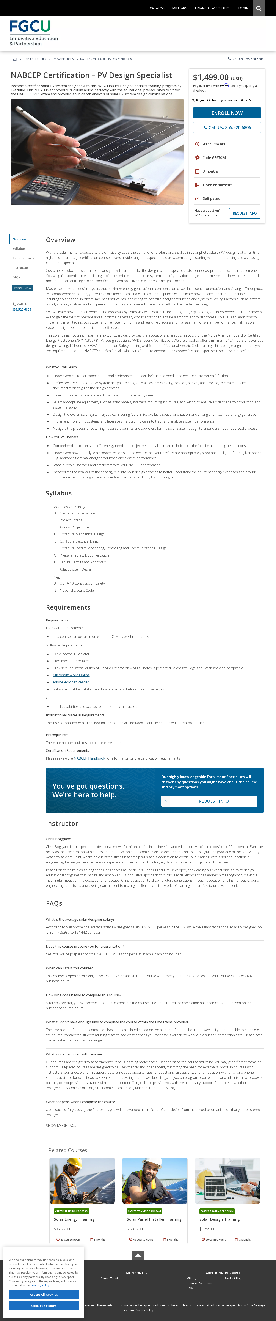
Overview (19, 239)
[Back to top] (138, 1272)
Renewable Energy (63, 59)
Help (190, 1288)
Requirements (23, 258)
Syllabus (19, 249)
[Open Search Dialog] (259, 8)
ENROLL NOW (227, 113)
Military (191, 1278)
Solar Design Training (219, 1219)
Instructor (20, 268)
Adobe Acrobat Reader (71, 682)
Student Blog (233, 1278)
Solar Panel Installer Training (154, 1219)
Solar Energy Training (74, 1219)
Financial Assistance (200, 1283)
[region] (43, 1282)
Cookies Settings (44, 1305)
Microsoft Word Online (71, 675)
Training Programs (34, 59)
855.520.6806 (21, 309)
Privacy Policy (144, 1310)
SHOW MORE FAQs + (62, 1125)
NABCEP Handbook (89, 758)
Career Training (111, 1278)
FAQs (16, 277)
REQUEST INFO (245, 213)
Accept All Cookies (44, 1294)
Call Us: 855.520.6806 (245, 59)
